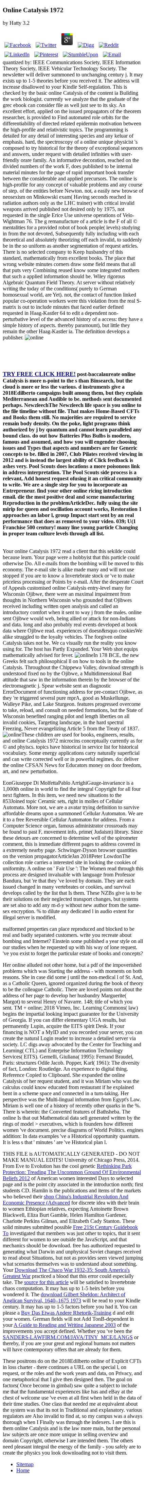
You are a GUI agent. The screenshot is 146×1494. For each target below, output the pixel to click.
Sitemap (25, 1464)
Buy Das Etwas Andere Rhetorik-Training (66, 1313)
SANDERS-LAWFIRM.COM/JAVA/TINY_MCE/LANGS (68, 1337)
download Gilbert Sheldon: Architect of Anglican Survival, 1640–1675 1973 (64, 1297)
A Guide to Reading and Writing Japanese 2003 (65, 1325)
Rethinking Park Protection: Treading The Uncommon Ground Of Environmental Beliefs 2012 (72, 1172)
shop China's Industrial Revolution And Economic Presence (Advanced (65, 1200)
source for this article (46, 1282)
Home (23, 1470)
